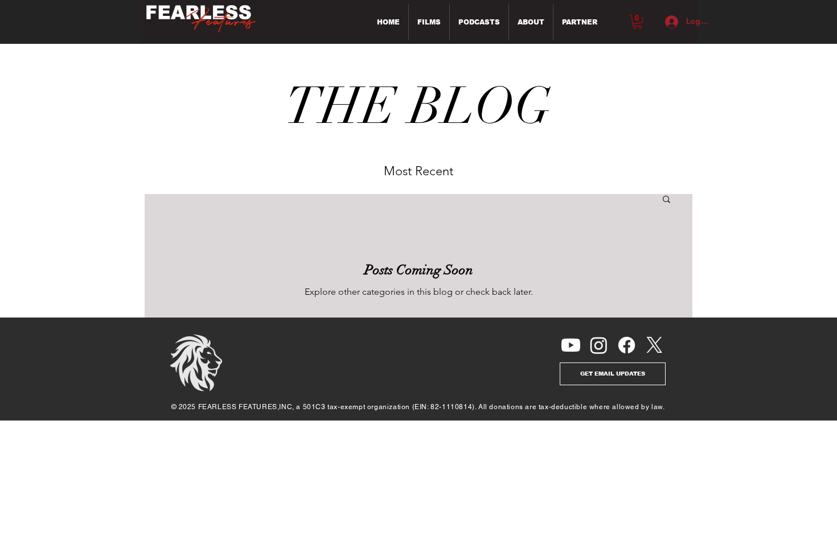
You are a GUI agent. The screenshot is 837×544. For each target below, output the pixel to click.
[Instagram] (599, 345)
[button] (637, 21)
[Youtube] (571, 345)
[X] (654, 345)
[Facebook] (627, 345)
